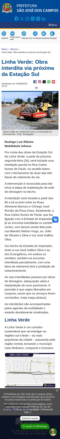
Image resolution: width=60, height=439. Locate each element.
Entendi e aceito (30, 418)
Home (4, 49)
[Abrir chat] (53, 432)
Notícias (14, 49)
